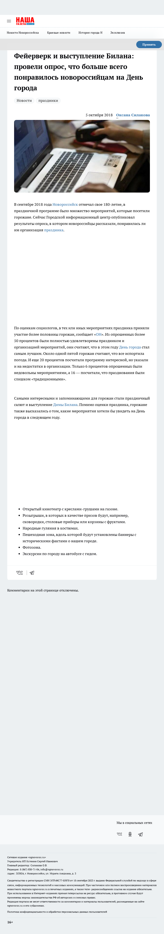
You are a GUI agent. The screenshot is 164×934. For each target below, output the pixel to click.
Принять (149, 44)
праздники (48, 100)
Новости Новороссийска (23, 33)
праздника (53, 229)
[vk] (20, 573)
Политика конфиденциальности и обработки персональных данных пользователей (57, 911)
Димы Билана (65, 404)
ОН (98, 334)
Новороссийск (66, 204)
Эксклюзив (117, 33)
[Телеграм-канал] (140, 834)
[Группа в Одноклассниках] (130, 834)
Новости (24, 100)
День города (130, 347)
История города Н (90, 33)
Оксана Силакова (133, 114)
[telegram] (33, 573)
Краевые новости (58, 33)
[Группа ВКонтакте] (119, 834)
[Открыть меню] (9, 21)
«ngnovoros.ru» (37, 857)
